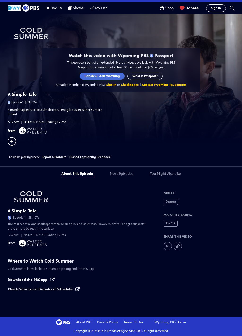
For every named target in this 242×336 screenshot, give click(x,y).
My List (101, 8)
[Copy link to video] (178, 246)
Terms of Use (133, 322)
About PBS (83, 322)
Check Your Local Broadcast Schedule (40, 289)
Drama (171, 202)
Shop (169, 8)
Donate (192, 8)
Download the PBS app (28, 279)
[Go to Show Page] (125, 33)
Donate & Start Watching (102, 76)
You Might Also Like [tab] (165, 173)
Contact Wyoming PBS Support (164, 85)
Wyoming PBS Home (170, 322)
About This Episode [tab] (77, 173)
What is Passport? (145, 76)
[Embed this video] (168, 246)
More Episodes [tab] (121, 173)
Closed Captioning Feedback (89, 157)
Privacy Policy (107, 322)
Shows (78, 8)
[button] (232, 8)
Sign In (216, 8)
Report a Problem (54, 157)
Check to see (130, 85)
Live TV (56, 8)
